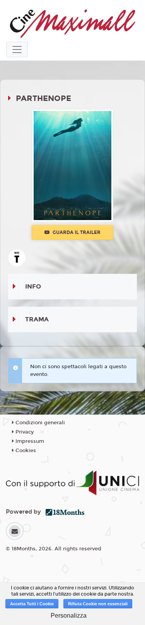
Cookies (25, 450)
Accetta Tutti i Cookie (32, 603)
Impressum (29, 441)
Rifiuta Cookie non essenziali (98, 603)
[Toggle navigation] (17, 49)
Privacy (24, 432)
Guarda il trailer (76, 232)
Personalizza (69, 615)
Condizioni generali (39, 423)
